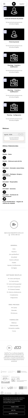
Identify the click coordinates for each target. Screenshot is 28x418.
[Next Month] (22, 134)
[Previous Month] (19, 134)
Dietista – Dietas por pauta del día (12, 161)
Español (22, 4)
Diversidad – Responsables (10, 181)
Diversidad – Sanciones (9, 188)
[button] (4, 4)
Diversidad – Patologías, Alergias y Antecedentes (12, 174)
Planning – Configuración (14, 115)
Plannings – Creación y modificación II (14, 90)
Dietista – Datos (7, 154)
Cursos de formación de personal (14, 18)
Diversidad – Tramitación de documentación (10, 195)
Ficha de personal (14, 42)
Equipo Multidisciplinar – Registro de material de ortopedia (13, 202)
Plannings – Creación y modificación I (14, 65)
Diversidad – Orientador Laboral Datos (13, 168)
